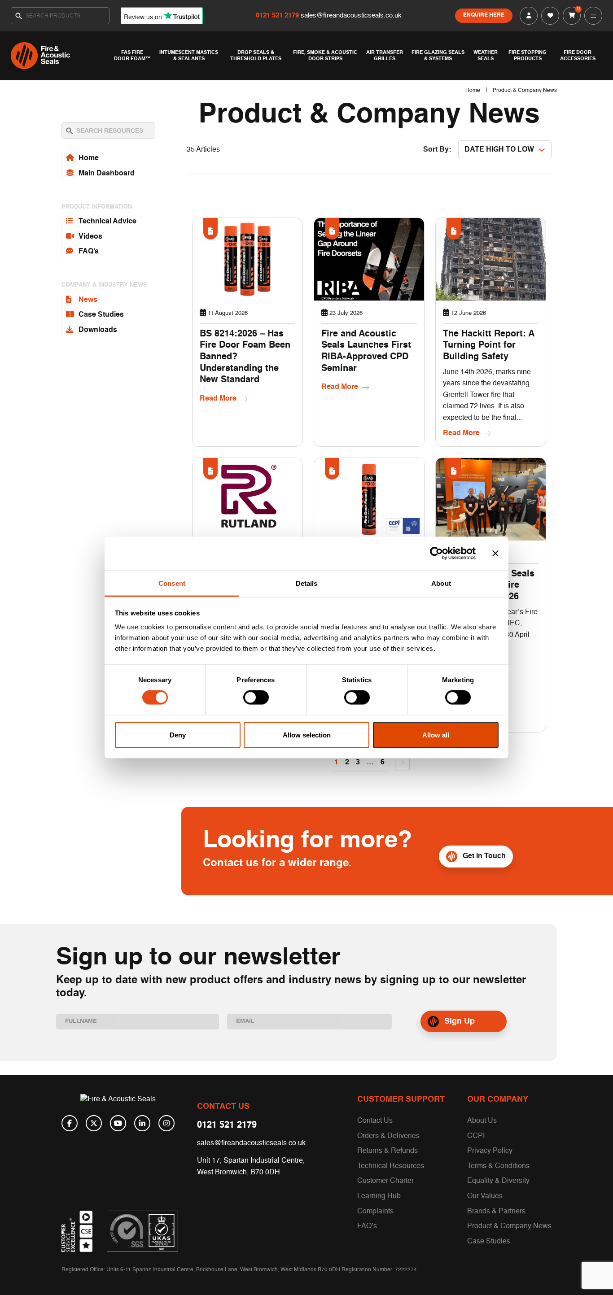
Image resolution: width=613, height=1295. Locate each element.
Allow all (435, 734)
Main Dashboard (107, 173)
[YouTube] (118, 1123)
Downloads (98, 330)
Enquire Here (483, 15)
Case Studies (101, 314)
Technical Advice (107, 221)
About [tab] (441, 583)
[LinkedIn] (142, 1123)
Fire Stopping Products (527, 55)
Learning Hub (379, 1196)
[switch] (256, 697)
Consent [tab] (171, 583)
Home (472, 90)
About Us (482, 1121)
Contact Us (375, 1121)
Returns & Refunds (387, 1151)
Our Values (485, 1196)
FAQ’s (89, 251)
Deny (178, 734)
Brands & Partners (496, 1211)
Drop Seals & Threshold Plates (255, 55)
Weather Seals (485, 55)
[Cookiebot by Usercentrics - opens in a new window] (436, 553)
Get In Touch (484, 856)
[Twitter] (94, 1123)
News (88, 300)
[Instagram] (166, 1123)
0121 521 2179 (278, 15)
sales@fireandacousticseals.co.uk (351, 15)
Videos (90, 236)
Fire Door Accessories (577, 55)
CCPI (476, 1136)
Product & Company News (509, 1226)
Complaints (375, 1211)
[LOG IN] (529, 16)
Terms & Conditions (498, 1166)
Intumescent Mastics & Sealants (188, 55)
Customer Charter (385, 1181)
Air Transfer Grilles (384, 55)
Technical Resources (390, 1166)
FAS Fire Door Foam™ (132, 55)
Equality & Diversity (498, 1181)
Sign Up (459, 1021)
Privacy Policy (489, 1151)
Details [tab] (307, 583)
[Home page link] (60, 55)
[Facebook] (69, 1123)
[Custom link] (142, 1231)
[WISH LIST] (550, 16)
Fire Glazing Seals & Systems (438, 55)
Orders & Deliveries (388, 1136)
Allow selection (307, 734)
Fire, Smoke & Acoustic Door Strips (325, 55)
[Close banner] (495, 553)
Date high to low (499, 149)
